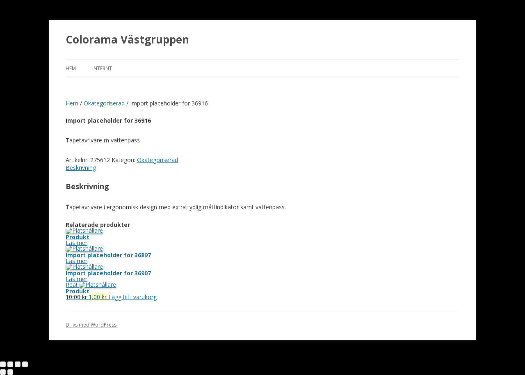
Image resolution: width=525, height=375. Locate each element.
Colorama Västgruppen (127, 39)
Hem (71, 68)
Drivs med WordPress (91, 324)
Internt (102, 68)
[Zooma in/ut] (25, 364)
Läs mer (76, 243)
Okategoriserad (104, 103)
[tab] (262, 168)
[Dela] (10, 364)
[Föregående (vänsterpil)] (3, 372)
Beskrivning (81, 167)
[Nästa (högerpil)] (10, 372)
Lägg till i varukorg (132, 297)
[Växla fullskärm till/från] (18, 364)
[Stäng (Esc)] (3, 364)
